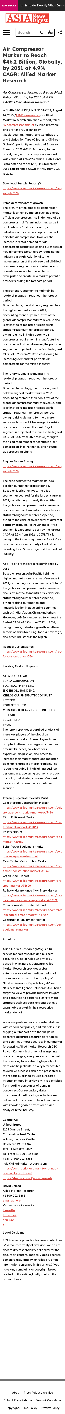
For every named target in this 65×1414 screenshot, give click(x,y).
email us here (12, 1200)
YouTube (9, 1220)
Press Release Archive (38, 1392)
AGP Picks (9, 5)
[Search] (42, 32)
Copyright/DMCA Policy (21, 1408)
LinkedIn (9, 1210)
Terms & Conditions (48, 1400)
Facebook (9, 1215)
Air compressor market (19, 125)
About (16, 1392)
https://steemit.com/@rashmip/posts (27, 1178)
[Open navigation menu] (6, 32)
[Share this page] (59, 32)
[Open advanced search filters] (50, 32)
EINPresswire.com (28, 115)
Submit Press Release (18, 1400)
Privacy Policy (50, 1408)
